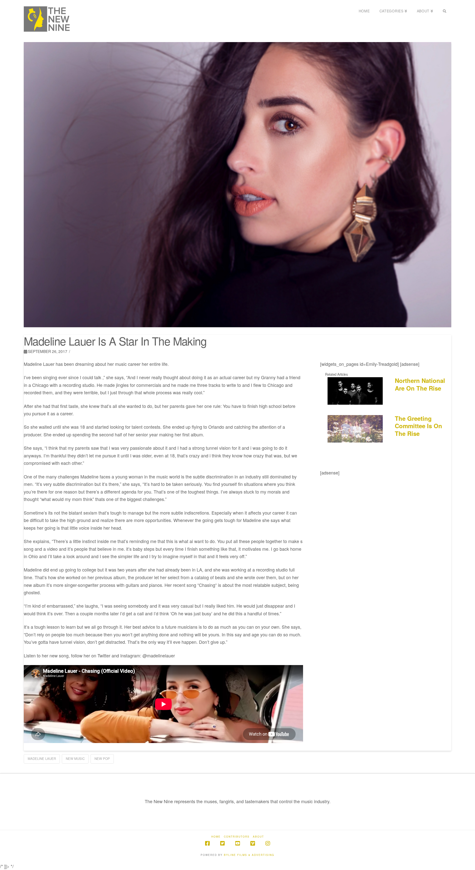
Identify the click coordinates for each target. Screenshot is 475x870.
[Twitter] (222, 843)
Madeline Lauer (42, 758)
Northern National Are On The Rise (420, 384)
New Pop (102, 758)
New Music (75, 758)
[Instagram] (267, 843)
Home (216, 836)
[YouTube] (237, 843)
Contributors (237, 836)
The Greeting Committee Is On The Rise (418, 426)
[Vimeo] (252, 843)
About (258, 836)
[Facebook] (207, 843)
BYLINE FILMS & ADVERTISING (249, 855)
